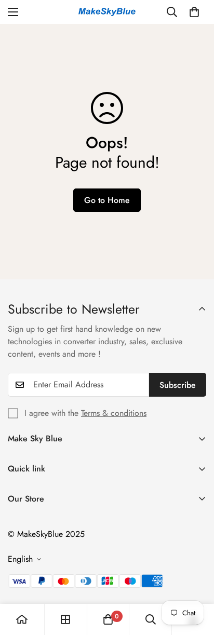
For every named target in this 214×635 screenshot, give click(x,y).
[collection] (65, 619)
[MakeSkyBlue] (107, 12)
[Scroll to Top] (195, 580)
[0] (194, 12)
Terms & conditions (113, 413)
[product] (22, 619)
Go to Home (107, 200)
